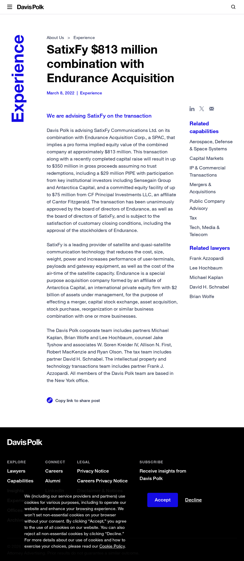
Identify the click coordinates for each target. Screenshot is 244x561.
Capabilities (20, 481)
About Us (55, 37)
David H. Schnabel (209, 287)
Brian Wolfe (202, 296)
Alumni (52, 481)
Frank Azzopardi (207, 258)
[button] (9, 7)
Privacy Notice (93, 471)
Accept (163, 500)
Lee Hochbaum (206, 268)
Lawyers (16, 471)
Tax (193, 218)
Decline (193, 500)
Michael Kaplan (206, 277)
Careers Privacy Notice (102, 481)
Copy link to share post (77, 400)
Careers (54, 471)
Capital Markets (206, 158)
